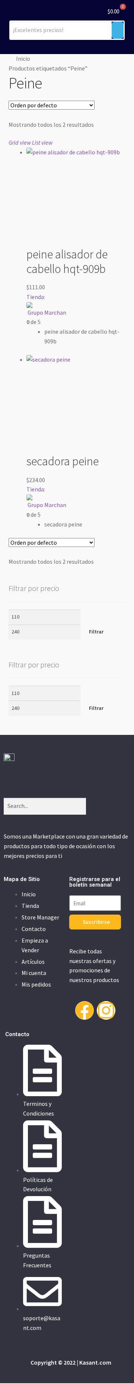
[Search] (95, 806)
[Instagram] (106, 1010)
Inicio (23, 58)
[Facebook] (84, 1010)
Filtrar (96, 631)
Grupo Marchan (47, 312)
